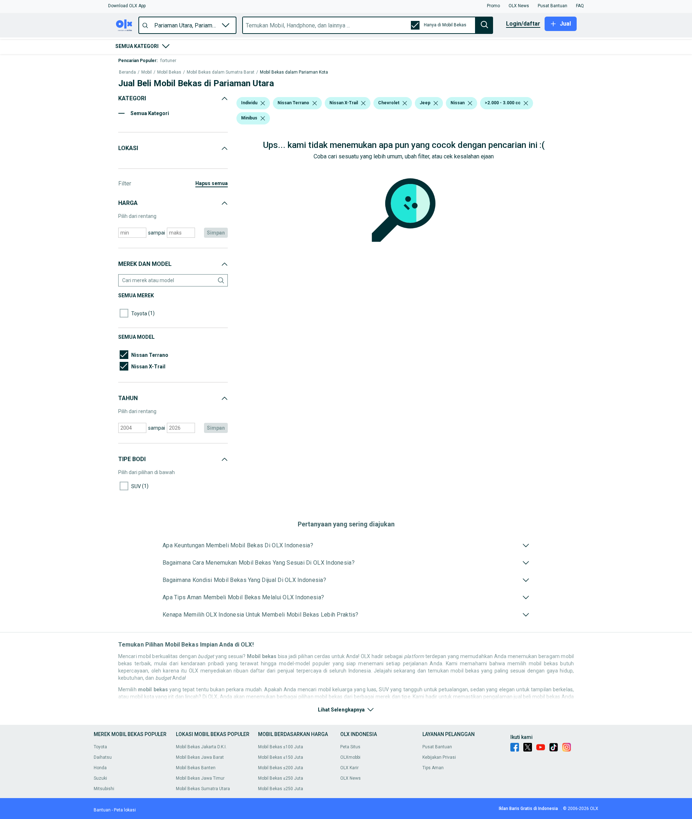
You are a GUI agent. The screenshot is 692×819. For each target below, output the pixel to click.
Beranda (127, 72)
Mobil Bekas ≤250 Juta (280, 778)
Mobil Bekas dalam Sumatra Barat (220, 72)
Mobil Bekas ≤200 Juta (280, 767)
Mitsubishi (104, 788)
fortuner (168, 60)
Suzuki (100, 778)
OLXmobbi (350, 757)
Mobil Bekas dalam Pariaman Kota (294, 72)
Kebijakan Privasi (439, 757)
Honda (100, 767)
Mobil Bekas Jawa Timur (200, 778)
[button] (127, 6)
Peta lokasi (125, 810)
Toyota (100, 746)
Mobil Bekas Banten (196, 767)
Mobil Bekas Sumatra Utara (203, 788)
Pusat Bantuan (437, 746)
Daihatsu (103, 757)
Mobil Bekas (169, 72)
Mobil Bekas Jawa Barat (200, 757)
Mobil (146, 72)
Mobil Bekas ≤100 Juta (280, 746)
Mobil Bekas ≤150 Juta (280, 757)
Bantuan (102, 810)
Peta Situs (350, 746)
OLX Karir (349, 767)
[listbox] (262, 103)
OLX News (350, 778)
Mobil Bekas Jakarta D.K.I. (201, 746)
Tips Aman (433, 767)
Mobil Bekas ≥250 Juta (280, 788)
